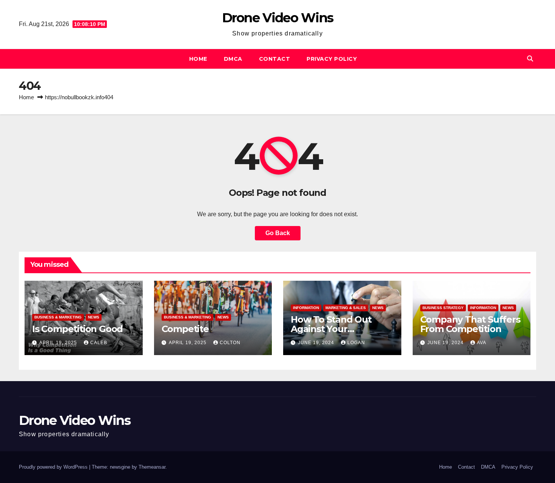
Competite (185, 328)
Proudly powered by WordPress (54, 467)
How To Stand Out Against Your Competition (331, 329)
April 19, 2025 (59, 342)
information (306, 308)
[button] (530, 58)
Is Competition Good (77, 328)
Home (198, 58)
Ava (481, 342)
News (93, 317)
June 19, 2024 (317, 342)
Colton (230, 342)
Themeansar (152, 467)
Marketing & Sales (345, 308)
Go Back (277, 233)
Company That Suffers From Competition (470, 324)
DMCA (233, 58)
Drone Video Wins (277, 18)
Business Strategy (443, 308)
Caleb (98, 342)
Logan (356, 342)
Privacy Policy (332, 58)
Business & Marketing (58, 317)
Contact (274, 58)
